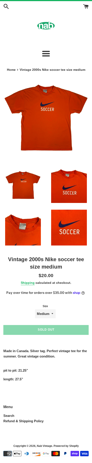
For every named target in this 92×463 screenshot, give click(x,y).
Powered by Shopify (66, 446)
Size (45, 306)
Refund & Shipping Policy (23, 421)
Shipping (28, 282)
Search (8, 416)
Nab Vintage (44, 446)
